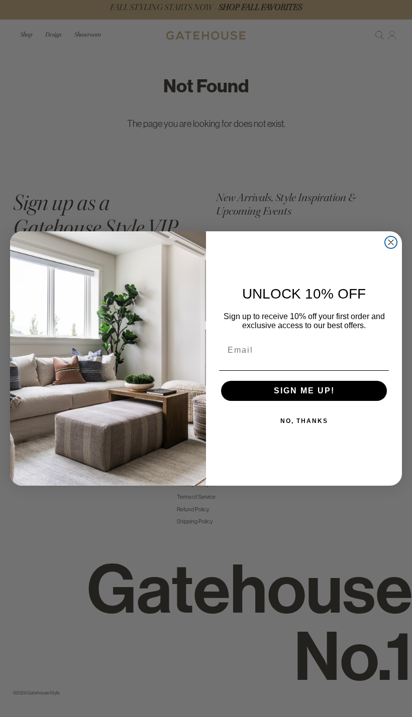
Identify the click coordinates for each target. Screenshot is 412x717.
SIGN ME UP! (304, 390)
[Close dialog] (391, 242)
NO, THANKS (304, 420)
